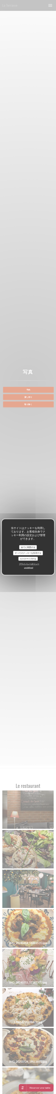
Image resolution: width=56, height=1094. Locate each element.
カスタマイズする (28, 558)
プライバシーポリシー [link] (29, 564)
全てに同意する (28, 547)
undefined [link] (28, 567)
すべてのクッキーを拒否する (28, 553)
